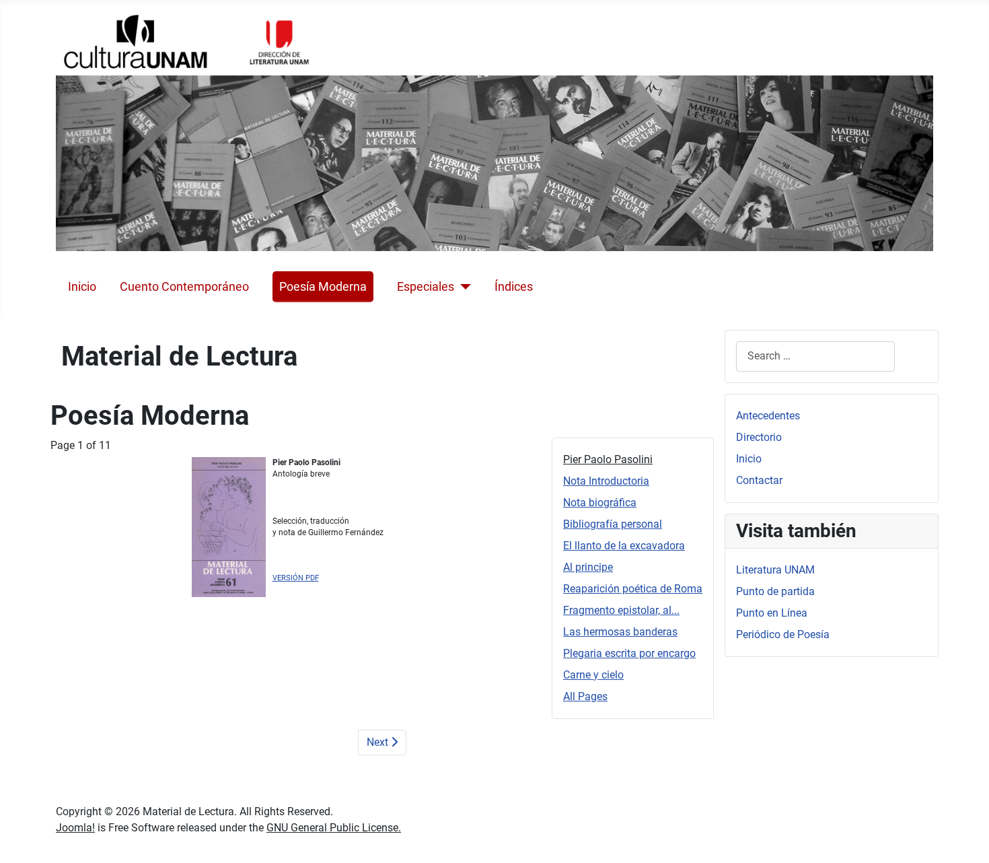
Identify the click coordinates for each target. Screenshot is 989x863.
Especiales (425, 287)
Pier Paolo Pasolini (608, 459)
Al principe (588, 567)
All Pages (585, 696)
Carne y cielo (593, 674)
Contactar (759, 480)
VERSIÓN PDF (295, 578)
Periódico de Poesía (783, 634)
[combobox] (815, 356)
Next (379, 742)
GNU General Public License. (333, 827)
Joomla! (75, 827)
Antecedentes (768, 415)
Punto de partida (775, 591)
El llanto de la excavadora (624, 545)
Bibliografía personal (612, 524)
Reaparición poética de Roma (632, 588)
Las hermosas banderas (620, 631)
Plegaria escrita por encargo (629, 653)
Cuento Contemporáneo (184, 287)
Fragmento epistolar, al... (621, 610)
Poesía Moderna (323, 287)
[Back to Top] (965, 838)
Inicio (82, 287)
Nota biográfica (599, 502)
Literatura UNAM (775, 569)
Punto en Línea (771, 613)
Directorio (759, 437)
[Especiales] (462, 286)
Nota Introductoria (606, 481)
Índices (513, 287)
